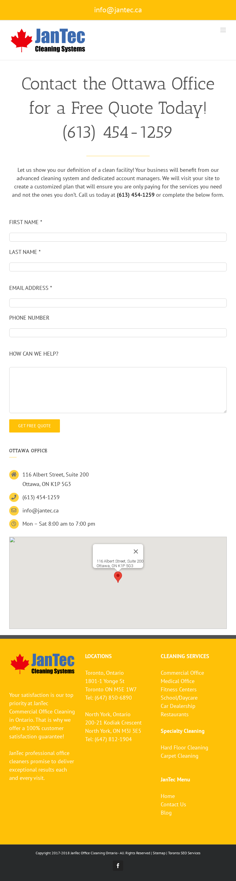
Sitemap (159, 853)
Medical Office (178, 681)
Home (168, 796)
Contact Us (173, 804)
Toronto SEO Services (184, 853)
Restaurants (175, 714)
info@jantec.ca (118, 9)
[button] (118, 577)
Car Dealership (178, 705)
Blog (166, 812)
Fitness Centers (179, 689)
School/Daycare (179, 697)
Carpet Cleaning (180, 755)
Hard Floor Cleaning (184, 747)
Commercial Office (182, 672)
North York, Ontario (108, 714)
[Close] (135, 551)
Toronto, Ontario (104, 672)
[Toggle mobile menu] (223, 30)
